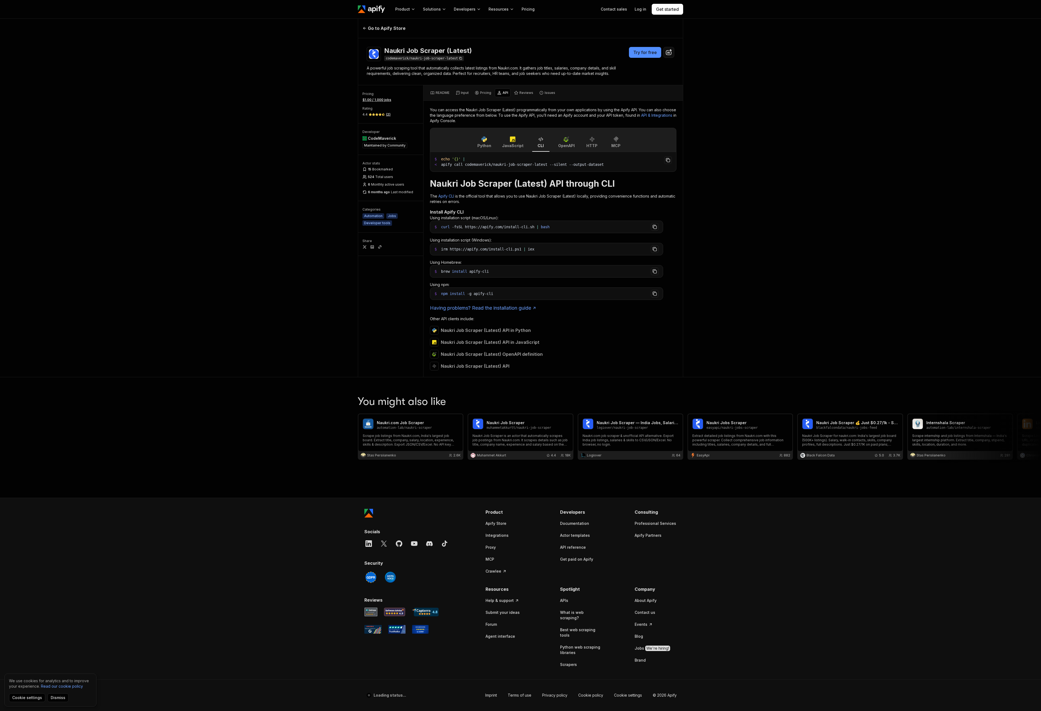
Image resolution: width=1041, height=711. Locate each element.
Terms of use (519, 695)
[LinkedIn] (368, 543)
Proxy (491, 547)
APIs (564, 600)
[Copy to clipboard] (668, 160)
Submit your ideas (503, 612)
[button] (507, 512)
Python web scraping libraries (580, 650)
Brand (640, 660)
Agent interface (500, 636)
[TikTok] (444, 543)
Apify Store (496, 523)
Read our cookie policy (62, 686)
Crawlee (493, 571)
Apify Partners (648, 535)
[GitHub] (399, 543)
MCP (490, 559)
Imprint (491, 695)
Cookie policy (590, 695)
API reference (573, 547)
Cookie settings (628, 695)
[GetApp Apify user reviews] (370, 612)
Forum (491, 624)
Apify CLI (446, 196)
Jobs (652, 648)
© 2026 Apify (665, 695)
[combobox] (668, 52)
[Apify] (371, 9)
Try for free (645, 52)
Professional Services (655, 523)
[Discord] (429, 543)
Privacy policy (554, 695)
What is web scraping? (572, 615)
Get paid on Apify (576, 559)
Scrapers (568, 664)
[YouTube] (414, 543)
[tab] (440, 92)
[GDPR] (370, 577)
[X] (384, 543)
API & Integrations (656, 115)
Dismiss (58, 697)
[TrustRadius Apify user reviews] (397, 629)
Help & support (500, 600)
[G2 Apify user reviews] (373, 629)
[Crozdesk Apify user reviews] (420, 629)
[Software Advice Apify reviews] (395, 612)
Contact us (645, 612)
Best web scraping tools (577, 632)
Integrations (497, 535)
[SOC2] (390, 577)
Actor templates (575, 535)
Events (641, 624)
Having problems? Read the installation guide (480, 308)
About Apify (646, 600)
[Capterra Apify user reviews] (425, 612)
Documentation (574, 523)
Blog (639, 636)
